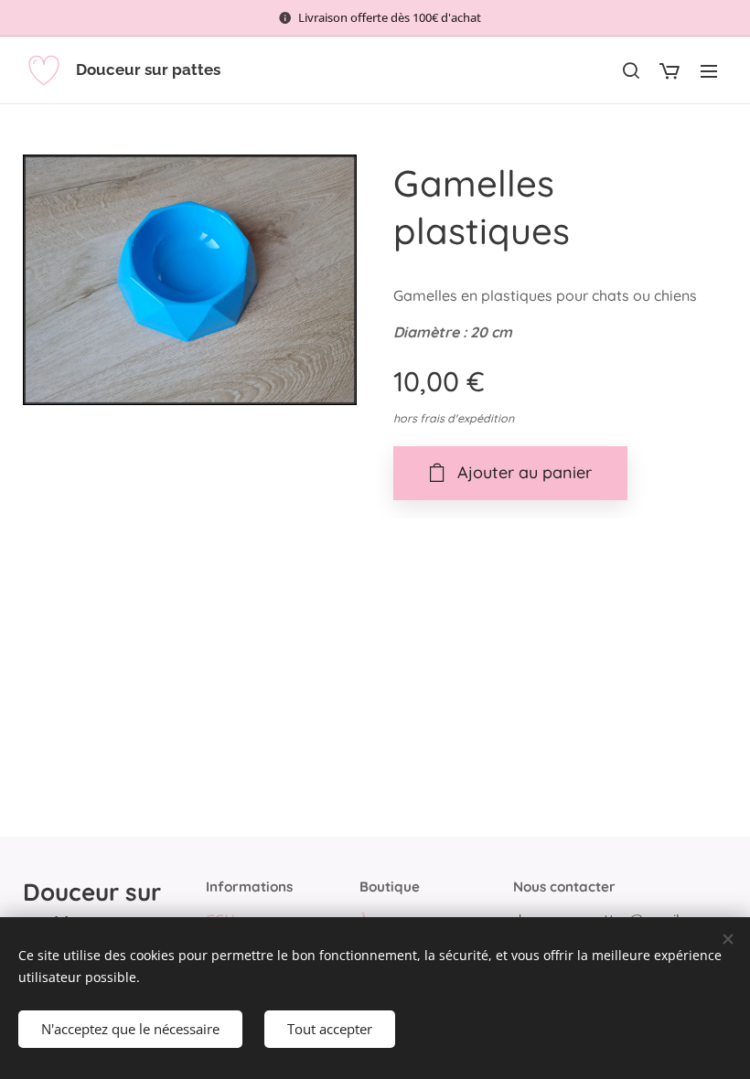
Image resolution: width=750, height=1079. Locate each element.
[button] (630, 70)
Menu (709, 70)
